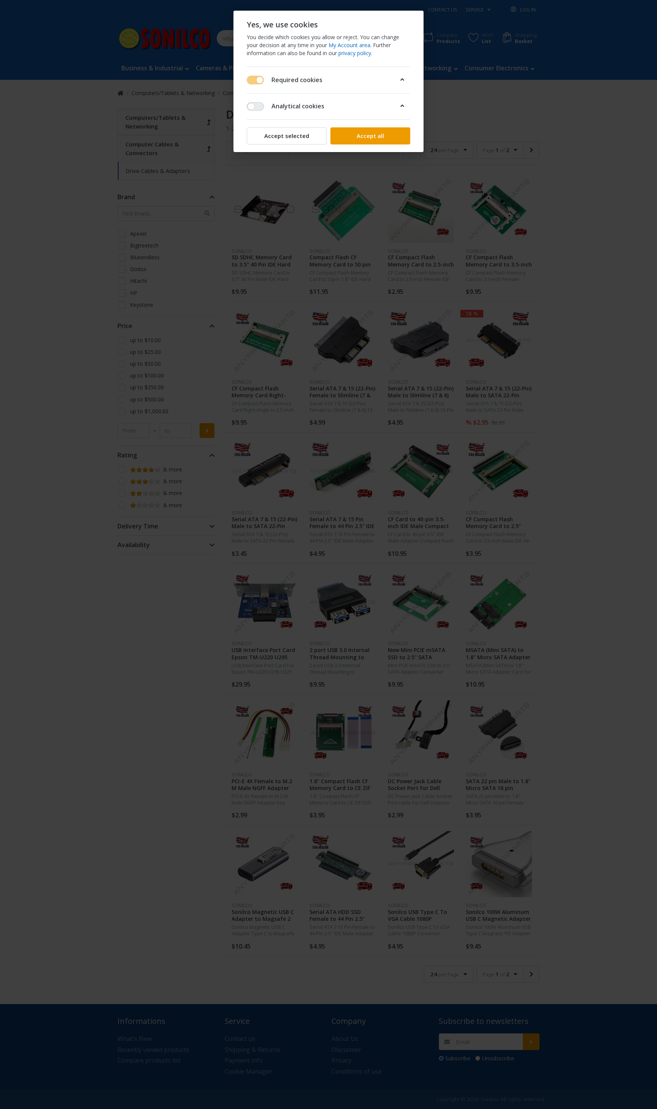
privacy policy (354, 53)
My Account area (349, 45)
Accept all (370, 136)
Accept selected (286, 136)
